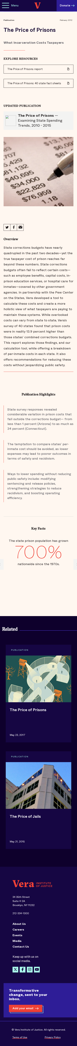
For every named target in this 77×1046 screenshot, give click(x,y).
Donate (65, 5)
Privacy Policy (53, 1037)
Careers (18, 929)
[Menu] (5, 5)
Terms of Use (19, 1037)
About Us (19, 924)
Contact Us (21, 946)
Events (17, 935)
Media (17, 941)
